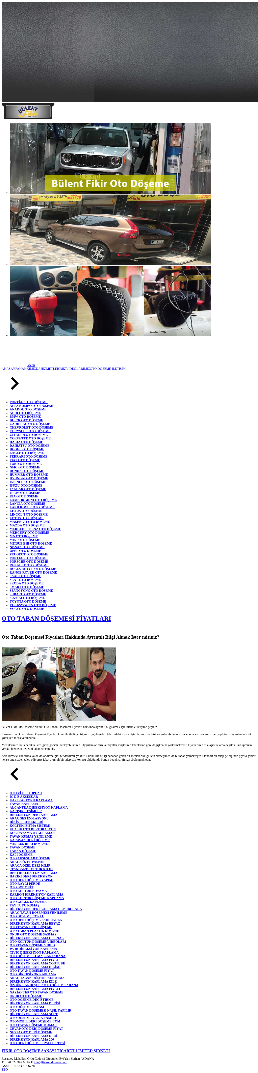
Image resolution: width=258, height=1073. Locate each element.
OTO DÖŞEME (100, 368)
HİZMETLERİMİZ (53, 368)
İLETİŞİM (119, 368)
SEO (5, 1069)
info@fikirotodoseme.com (50, 1062)
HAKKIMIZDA (30, 368)
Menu (31, 365)
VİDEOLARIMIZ (78, 368)
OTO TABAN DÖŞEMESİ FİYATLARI (56, 618)
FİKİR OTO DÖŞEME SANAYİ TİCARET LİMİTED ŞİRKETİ (56, 1051)
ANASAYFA (10, 368)
